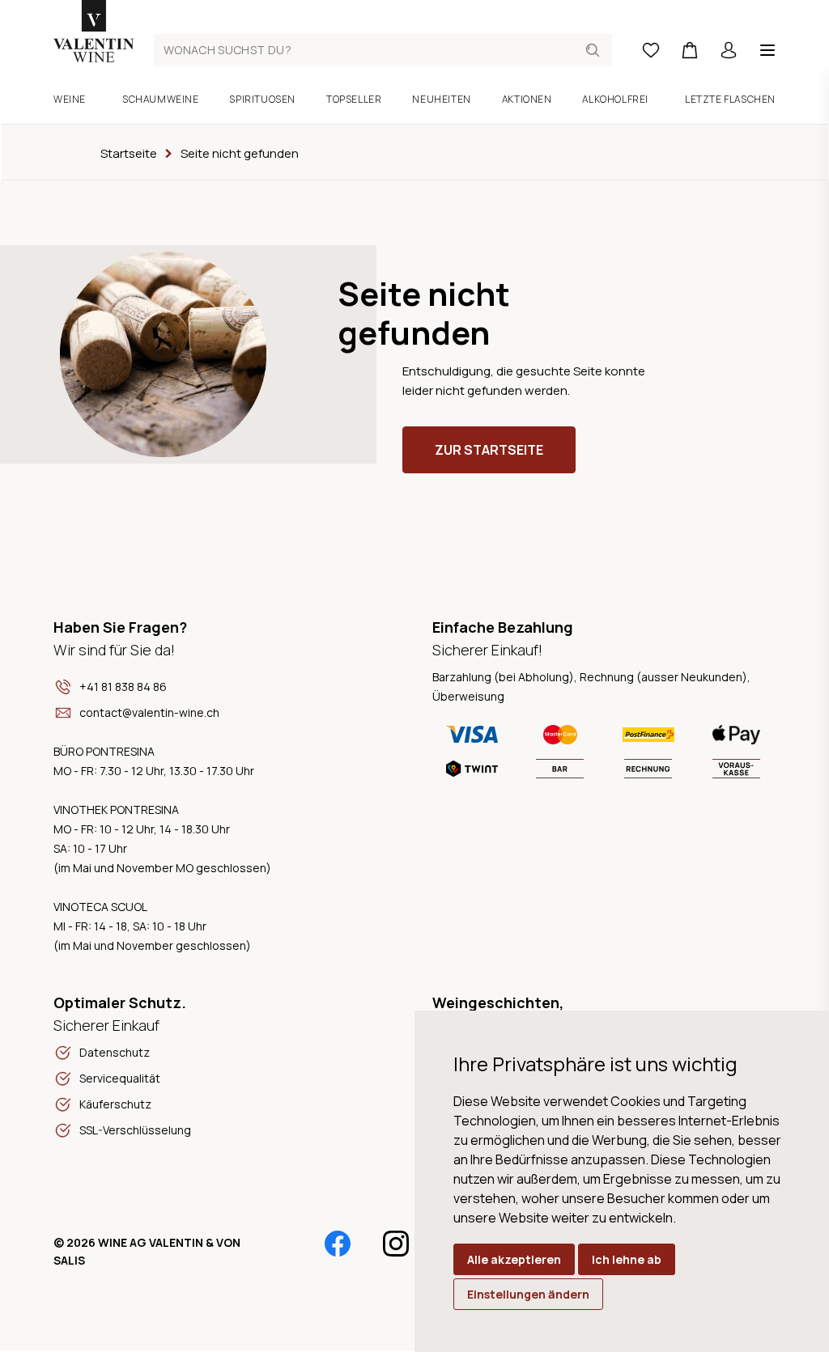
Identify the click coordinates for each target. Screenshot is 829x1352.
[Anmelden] (728, 50)
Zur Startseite (489, 450)
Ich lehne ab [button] (626, 1259)
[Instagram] (396, 1243)
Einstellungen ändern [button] (528, 1294)
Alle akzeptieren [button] (514, 1259)
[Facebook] (337, 1243)
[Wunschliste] (650, 50)
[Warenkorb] (689, 50)
